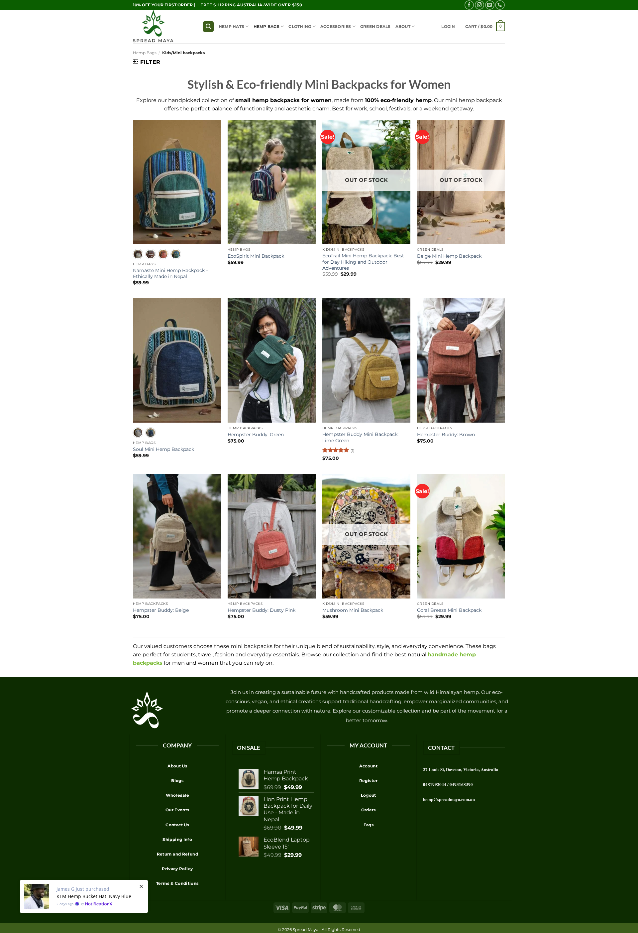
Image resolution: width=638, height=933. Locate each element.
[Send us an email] (489, 5)
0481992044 (434, 784)
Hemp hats (231, 26)
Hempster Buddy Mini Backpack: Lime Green (360, 437)
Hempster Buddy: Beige (161, 610)
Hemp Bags (266, 26)
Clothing (299, 26)
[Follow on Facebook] (469, 5)
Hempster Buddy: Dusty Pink (261, 610)
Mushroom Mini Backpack (352, 610)
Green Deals (375, 26)
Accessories (335, 26)
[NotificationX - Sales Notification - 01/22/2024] (84, 896)
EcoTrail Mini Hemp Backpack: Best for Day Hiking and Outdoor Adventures (363, 262)
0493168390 (461, 784)
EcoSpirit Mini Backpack (256, 256)
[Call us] (499, 5)
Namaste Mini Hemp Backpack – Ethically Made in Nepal (170, 273)
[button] (208, 26)
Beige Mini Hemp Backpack (449, 256)
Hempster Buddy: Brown (446, 435)
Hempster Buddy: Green (256, 435)
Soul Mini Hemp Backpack (163, 449)
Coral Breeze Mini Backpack (449, 610)
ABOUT (402, 26)
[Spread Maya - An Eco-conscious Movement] (163, 26)
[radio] (138, 254)
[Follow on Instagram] (479, 5)
